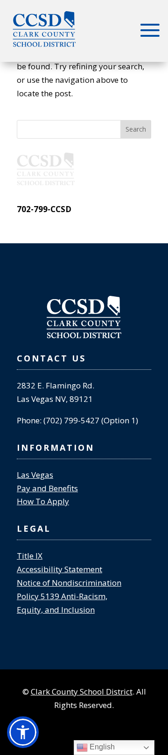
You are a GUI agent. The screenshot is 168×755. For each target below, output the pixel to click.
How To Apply (43, 501)
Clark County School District (82, 691)
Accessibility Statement (59, 569)
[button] (22, 732)
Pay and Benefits (47, 488)
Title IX (29, 555)
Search (136, 129)
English (101, 747)
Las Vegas (35, 474)
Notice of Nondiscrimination (69, 582)
